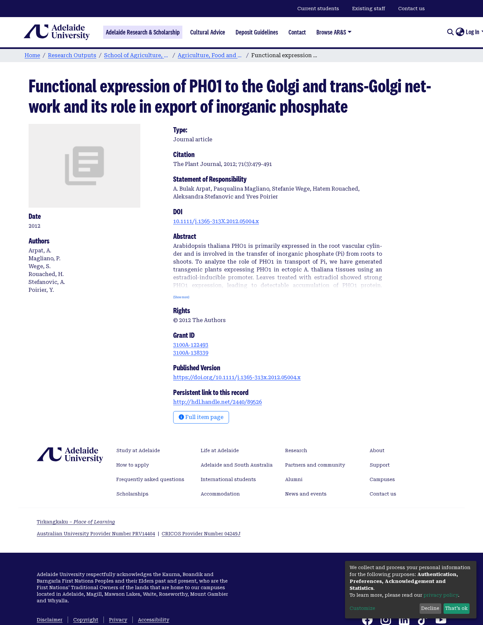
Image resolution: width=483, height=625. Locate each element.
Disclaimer (49, 619)
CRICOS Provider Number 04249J (201, 533)
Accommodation (220, 494)
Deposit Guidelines (257, 32)
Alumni (294, 479)
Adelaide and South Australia (237, 465)
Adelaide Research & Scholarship (143, 32)
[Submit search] (450, 32)
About (377, 450)
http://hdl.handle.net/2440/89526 (217, 402)
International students (228, 479)
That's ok (456, 608)
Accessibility (153, 619)
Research (296, 450)
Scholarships (132, 494)
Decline (430, 608)
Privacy (118, 619)
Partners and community (315, 465)
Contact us (411, 8)
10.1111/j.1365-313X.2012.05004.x (216, 221)
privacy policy (441, 595)
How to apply (132, 465)
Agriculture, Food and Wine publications (210, 55)
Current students (318, 8)
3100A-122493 (190, 345)
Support (380, 465)
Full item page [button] (203, 417)
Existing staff (368, 8)
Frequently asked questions (150, 479)
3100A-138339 (190, 353)
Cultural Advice (207, 32)
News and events (306, 494)
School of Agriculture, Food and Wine (137, 55)
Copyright (85, 619)
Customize (362, 608)
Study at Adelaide (138, 450)
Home (32, 55)
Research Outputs (72, 55)
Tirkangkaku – (76, 521)
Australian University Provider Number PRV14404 (96, 533)
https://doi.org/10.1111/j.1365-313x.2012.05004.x (237, 377)
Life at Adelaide (220, 450)
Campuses (382, 479)
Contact (297, 32)
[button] (459, 32)
